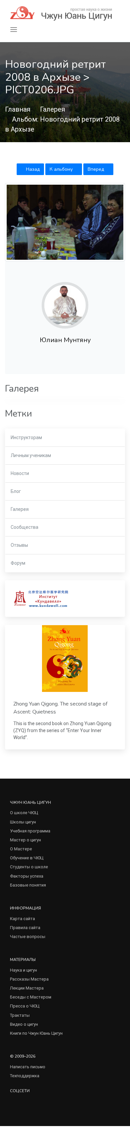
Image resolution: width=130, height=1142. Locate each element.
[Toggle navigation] (13, 29)
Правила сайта (25, 927)
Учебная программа (30, 830)
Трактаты (20, 1015)
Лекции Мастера (27, 988)
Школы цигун (23, 821)
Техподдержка (24, 1075)
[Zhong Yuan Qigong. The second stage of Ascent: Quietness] (65, 658)
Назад (32, 169)
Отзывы (19, 545)
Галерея (52, 109)
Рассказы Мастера (29, 979)
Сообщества (24, 527)
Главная (17, 109)
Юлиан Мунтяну (65, 339)
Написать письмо (27, 1066)
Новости (20, 473)
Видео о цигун (24, 1024)
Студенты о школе (29, 866)
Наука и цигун (23, 970)
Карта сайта (22, 918)
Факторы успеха (26, 876)
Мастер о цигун (25, 839)
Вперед (96, 169)
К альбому (62, 169)
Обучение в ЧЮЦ (26, 857)
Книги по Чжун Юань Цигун (36, 1033)
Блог (16, 491)
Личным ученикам (31, 455)
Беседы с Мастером (30, 997)
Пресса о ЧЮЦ (24, 1005)
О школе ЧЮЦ (24, 812)
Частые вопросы (27, 936)
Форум (18, 563)
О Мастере (21, 848)
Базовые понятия (28, 885)
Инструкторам (26, 437)
